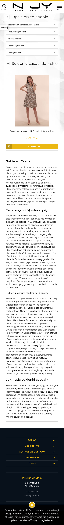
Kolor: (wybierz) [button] (15, 39)
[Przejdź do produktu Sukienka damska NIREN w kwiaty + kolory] (32, 100)
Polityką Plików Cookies (37, 513)
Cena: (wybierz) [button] (14, 53)
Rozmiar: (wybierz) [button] (16, 46)
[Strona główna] (32, 7)
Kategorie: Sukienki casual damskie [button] (23, 25)
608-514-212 (32, 491)
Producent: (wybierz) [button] (17, 32)
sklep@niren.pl (32, 495)
